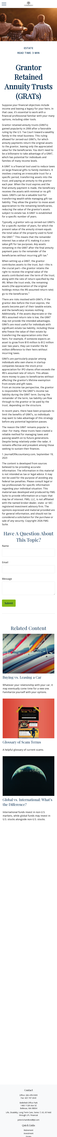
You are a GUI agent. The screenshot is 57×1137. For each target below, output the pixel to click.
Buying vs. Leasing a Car (22, 677)
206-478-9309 (32, 1095)
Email (5, 562)
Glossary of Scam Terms (22, 742)
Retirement (28, 1130)
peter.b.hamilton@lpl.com (28, 1120)
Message (7, 578)
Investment (28, 1133)
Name (5, 545)
